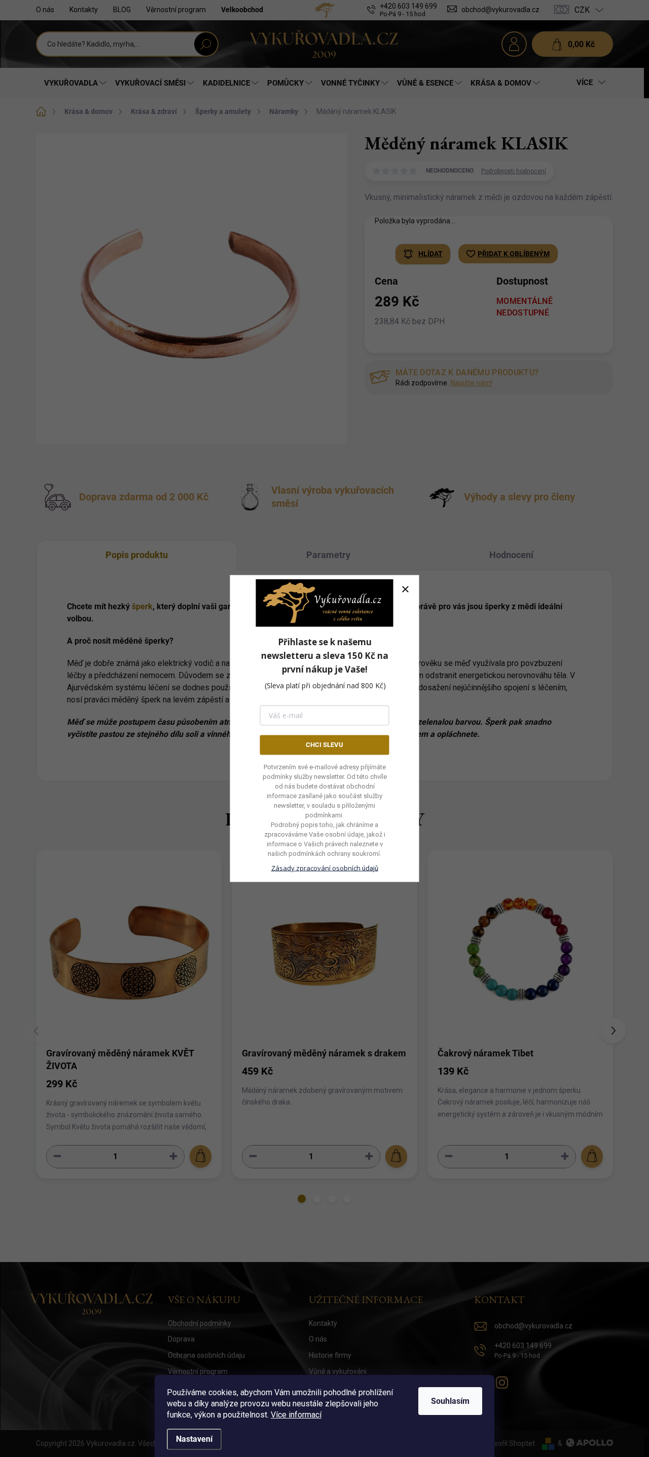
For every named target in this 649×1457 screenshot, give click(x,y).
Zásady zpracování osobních (324, 867)
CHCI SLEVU (324, 745)
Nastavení (194, 1439)
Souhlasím (450, 1401)
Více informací (296, 1415)
